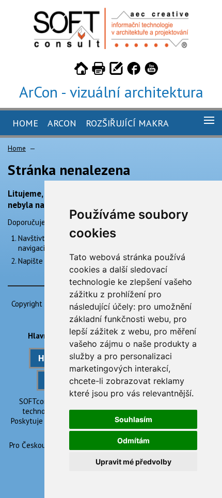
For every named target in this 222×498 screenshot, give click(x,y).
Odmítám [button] (133, 440)
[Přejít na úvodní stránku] (81, 70)
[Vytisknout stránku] (98, 70)
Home (25, 123)
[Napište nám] (116, 70)
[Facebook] (133, 70)
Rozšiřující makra (127, 123)
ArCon (61, 123)
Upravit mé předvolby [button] (133, 461)
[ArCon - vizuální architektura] (111, 46)
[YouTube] (151, 70)
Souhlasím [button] (133, 419)
